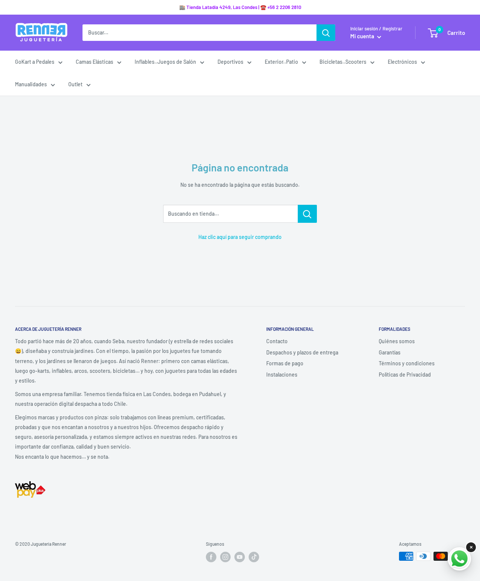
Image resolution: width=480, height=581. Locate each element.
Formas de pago (284, 363)
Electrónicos (402, 62)
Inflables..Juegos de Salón (165, 62)
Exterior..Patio (281, 62)
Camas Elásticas (94, 62)
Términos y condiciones (407, 363)
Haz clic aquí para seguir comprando (240, 237)
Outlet (75, 84)
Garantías (389, 352)
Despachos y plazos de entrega (302, 352)
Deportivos (230, 62)
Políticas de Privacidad (405, 374)
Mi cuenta (362, 36)
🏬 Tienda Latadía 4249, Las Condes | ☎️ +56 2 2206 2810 (240, 7)
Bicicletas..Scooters (343, 62)
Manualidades (31, 84)
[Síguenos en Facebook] (211, 557)
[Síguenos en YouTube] (239, 557)
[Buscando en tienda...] (307, 214)
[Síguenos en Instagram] (225, 557)
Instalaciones (281, 374)
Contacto (277, 341)
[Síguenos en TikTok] (254, 557)
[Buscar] (325, 32)
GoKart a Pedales (34, 62)
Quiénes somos (397, 341)
